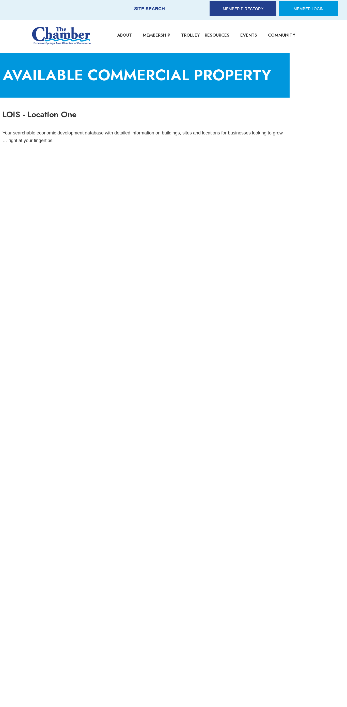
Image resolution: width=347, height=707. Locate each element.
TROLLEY (190, 35)
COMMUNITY (281, 35)
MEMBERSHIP (156, 35)
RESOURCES (217, 35)
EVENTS (248, 35)
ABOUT (124, 35)
